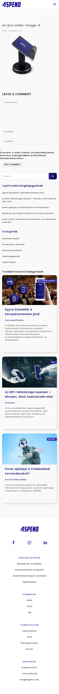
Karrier (29, 649)
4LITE (29, 606)
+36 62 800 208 (29, 674)
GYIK (29, 637)
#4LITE (8, 479)
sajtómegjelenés (11, 256)
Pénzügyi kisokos (29, 643)
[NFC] (29, 372)
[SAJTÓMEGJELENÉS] (29, 290)
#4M (15, 479)
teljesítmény (9, 262)
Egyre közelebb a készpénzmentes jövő (23, 192)
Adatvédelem (29, 631)
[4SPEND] (29, 448)
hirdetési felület (10, 238)
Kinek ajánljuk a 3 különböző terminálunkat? (26, 207)
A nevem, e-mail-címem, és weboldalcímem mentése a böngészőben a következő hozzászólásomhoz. (27, 155)
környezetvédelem (12, 250)
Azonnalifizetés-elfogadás (29, 570)
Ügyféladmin (29, 582)
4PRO (29, 600)
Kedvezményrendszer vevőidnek (29, 576)
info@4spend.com (29, 680)
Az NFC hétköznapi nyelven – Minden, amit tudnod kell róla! (29, 394)
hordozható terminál (13, 244)
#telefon (10, 403)
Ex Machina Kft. (29, 667)
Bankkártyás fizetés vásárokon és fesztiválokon (28, 213)
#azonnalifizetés (14, 320)
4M (29, 612)
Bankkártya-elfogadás (29, 564)
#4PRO (22, 479)
